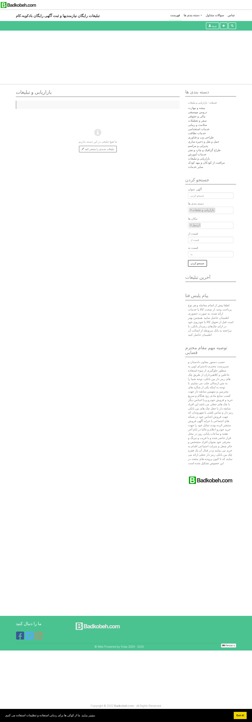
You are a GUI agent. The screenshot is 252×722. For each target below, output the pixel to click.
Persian (229, 645)
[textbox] (217, 210)
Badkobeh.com (124, 706)
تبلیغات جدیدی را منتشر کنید (99, 149)
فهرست (175, 15)
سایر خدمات (195, 167)
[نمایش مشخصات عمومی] (38, 638)
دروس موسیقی (197, 112)
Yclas (124, 646)
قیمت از (193, 233)
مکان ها (193, 218)
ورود (214, 25)
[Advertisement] (126, 58)
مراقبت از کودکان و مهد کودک (206, 162)
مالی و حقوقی (197, 116)
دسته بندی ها (192, 15)
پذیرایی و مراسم (198, 146)
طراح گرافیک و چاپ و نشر (204, 150)
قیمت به (193, 248)
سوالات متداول (215, 15)
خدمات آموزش (197, 154)
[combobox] (210, 210)
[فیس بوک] (20, 638)
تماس (231, 15)
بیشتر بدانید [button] (88, 715)
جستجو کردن (197, 263)
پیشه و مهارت (196, 108)
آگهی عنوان (195, 189)
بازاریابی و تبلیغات (199, 158)
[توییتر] (29, 638)
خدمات (213, 102)
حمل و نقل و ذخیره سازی (203, 141)
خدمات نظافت (197, 133)
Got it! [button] (240, 715)
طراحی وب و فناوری (201, 137)
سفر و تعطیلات (197, 120)
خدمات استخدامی (199, 129)
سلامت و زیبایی (197, 125)
